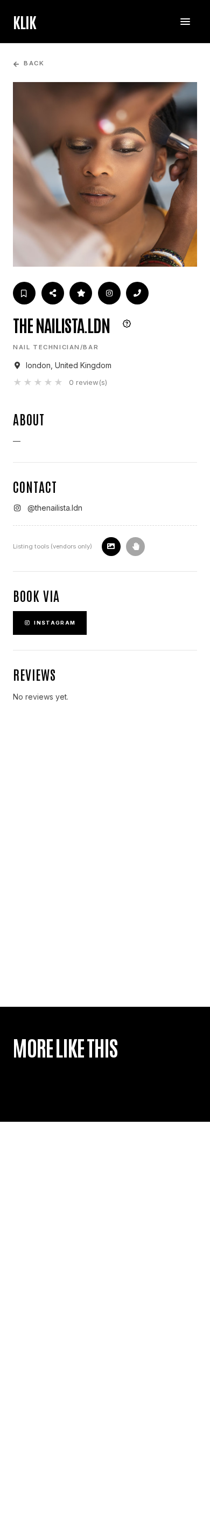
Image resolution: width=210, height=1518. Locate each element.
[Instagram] (109, 293)
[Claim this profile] (135, 546)
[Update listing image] (111, 546)
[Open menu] (185, 21)
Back (34, 63)
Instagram (54, 623)
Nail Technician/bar (56, 347)
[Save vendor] (24, 293)
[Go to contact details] (137, 293)
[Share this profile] (52, 293)
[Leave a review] (80, 293)
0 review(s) (88, 382)
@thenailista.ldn (54, 507)
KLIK (24, 21)
